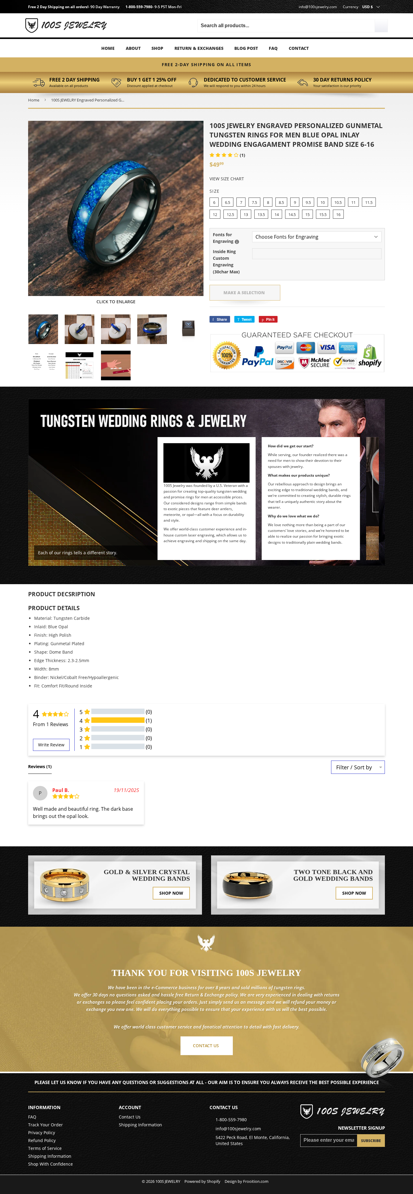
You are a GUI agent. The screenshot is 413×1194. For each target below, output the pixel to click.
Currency (350, 7)
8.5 (281, 202)
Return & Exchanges (198, 48)
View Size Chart (227, 179)
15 (307, 214)
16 (338, 214)
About (133, 48)
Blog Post (246, 48)
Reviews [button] (40, 766)
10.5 (338, 202)
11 (353, 202)
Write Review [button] (51, 745)
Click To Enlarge (115, 301)
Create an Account (79, 27)
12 (215, 214)
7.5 (254, 202)
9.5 (308, 202)
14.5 (292, 214)
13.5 (261, 214)
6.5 (227, 202)
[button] (227, 155)
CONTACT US (206, 1045)
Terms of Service (45, 1148)
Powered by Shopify (202, 1181)
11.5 (368, 202)
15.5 (323, 214)
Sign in (79, 18)
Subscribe (371, 1140)
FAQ (273, 48)
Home (108, 48)
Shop (157, 48)
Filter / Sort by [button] (354, 767)
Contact (299, 48)
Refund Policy (42, 1140)
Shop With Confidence (50, 1164)
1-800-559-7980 (138, 6)
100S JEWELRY (167, 1181)
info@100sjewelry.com (318, 7)
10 (322, 202)
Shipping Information (49, 1156)
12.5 (230, 214)
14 (277, 214)
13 (246, 214)
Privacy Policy (41, 1132)
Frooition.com (255, 1181)
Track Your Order (45, 1125)
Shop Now (171, 893)
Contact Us (130, 1117)
